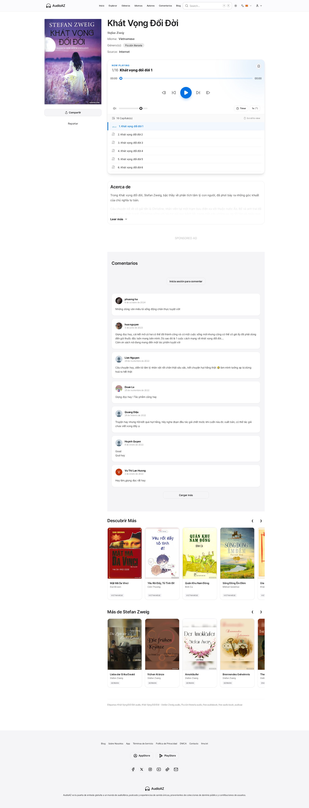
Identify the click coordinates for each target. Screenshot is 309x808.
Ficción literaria (133, 45)
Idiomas (138, 5)
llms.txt (204, 743)
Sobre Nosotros (115, 743)
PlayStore (170, 755)
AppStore (144, 755)
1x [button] (253, 108)
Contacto (193, 743)
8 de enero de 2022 (134, 444)
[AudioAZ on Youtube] (159, 769)
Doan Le (129, 387)
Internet (124, 51)
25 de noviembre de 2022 (137, 390)
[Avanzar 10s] (198, 92)
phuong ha (131, 299)
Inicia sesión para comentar (186, 281)
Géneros (126, 5)
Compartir (75, 112)
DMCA (183, 743)
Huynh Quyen (133, 441)
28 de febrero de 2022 (135, 415)
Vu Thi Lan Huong (135, 470)
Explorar (113, 5)
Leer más (116, 219)
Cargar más (186, 495)
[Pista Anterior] (163, 92)
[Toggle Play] (186, 92)
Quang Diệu (132, 412)
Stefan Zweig (115, 32)
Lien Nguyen (132, 357)
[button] (246, 6)
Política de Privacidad (166, 743)
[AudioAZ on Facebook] (133, 769)
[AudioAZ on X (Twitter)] (141, 769)
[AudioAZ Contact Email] (176, 769)
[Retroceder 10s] (173, 92)
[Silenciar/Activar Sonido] (114, 108)
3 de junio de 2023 (134, 327)
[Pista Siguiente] (208, 92)
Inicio (101, 5)
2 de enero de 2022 (134, 473)
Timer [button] (243, 108)
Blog (178, 5)
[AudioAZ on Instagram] (150, 769)
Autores (151, 5)
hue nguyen (132, 324)
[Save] (259, 66)
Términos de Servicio (143, 743)
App (128, 743)
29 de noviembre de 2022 (137, 361)
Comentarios (165, 5)
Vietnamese (126, 39)
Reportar (73, 123)
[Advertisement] (186, 238)
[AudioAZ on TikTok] (167, 769)
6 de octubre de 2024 (135, 302)
